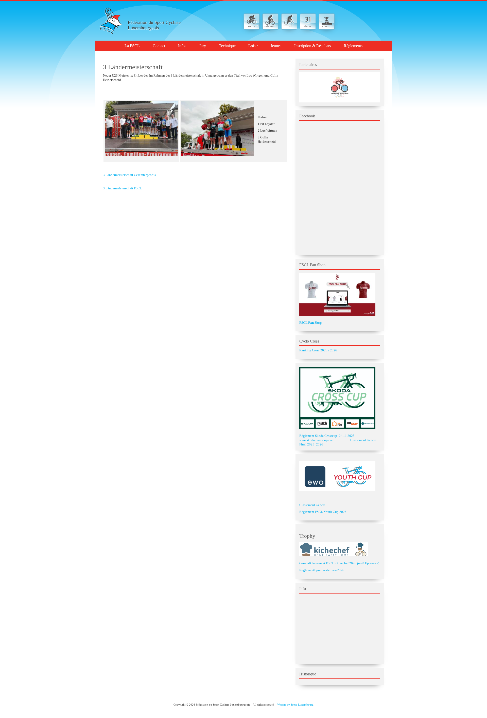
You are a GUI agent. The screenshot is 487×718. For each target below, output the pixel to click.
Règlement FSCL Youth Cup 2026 (322, 512)
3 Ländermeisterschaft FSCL (122, 188)
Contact (159, 46)
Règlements (353, 46)
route (251, 26)
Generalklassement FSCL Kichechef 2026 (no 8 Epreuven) (339, 563)
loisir (289, 26)
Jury (202, 46)
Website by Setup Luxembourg (295, 704)
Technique (227, 46)
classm (326, 26)
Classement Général (312, 505)
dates (307, 26)
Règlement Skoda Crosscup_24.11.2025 (327, 436)
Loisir (253, 46)
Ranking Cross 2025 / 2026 (318, 350)
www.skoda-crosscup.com (316, 440)
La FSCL (132, 46)
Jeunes (276, 46)
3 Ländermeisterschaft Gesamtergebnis (129, 175)
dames (270, 26)
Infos (182, 46)
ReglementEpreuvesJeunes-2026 (321, 570)
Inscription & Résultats (312, 46)
